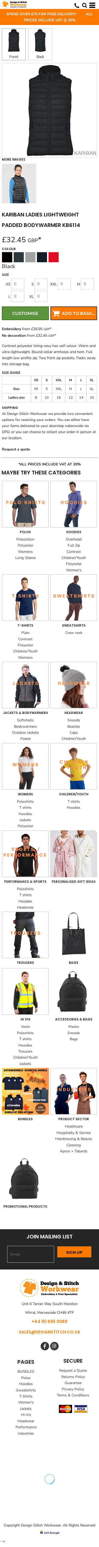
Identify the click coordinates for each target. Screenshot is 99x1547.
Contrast (74, 551)
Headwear (25, 907)
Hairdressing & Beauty (73, 1138)
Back (40, 56)
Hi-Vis (26, 1414)
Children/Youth (74, 557)
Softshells (25, 720)
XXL (53, 284)
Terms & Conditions (73, 1395)
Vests (25, 1026)
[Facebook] (45, 1346)
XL (31, 296)
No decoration (14, 335)
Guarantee (73, 1382)
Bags (74, 1039)
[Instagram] (54, 1346)
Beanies (73, 726)
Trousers (25, 1051)
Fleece (25, 738)
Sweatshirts (26, 1390)
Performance (26, 1427)
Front (13, 56)
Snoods (73, 720)
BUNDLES (25, 1371)
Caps (74, 732)
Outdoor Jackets (25, 732)
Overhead (74, 539)
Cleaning (74, 1145)
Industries (26, 1433)
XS (8, 284)
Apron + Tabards (73, 1151)
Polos (26, 1377)
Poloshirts (25, 801)
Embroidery (11, 328)
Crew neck (73, 632)
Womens (25, 551)
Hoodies (25, 813)
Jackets (25, 819)
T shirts (25, 807)
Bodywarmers (25, 726)
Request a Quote (73, 1370)
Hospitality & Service (73, 1132)
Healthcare (74, 1126)
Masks (73, 1026)
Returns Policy (73, 1376)
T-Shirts (25, 1396)
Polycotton (25, 539)
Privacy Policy (73, 1389)
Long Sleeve (25, 557)
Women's (74, 570)
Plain (25, 632)
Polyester (25, 545)
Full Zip (74, 545)
